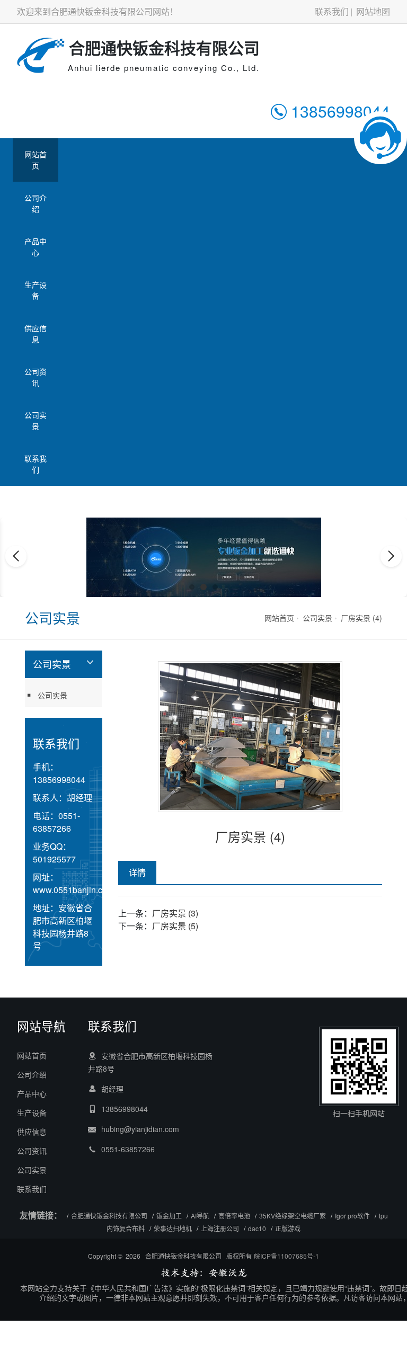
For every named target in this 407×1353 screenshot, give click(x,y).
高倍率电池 (234, 1215)
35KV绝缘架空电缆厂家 (292, 1215)
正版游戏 (287, 1228)
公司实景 (35, 420)
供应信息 (35, 333)
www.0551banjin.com (73, 890)
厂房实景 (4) (361, 617)
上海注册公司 (220, 1228)
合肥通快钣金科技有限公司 (109, 1215)
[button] (191, 587)
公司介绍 (35, 203)
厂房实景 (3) (175, 913)
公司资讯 (35, 377)
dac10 (257, 1228)
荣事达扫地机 (173, 1228)
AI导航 (200, 1215)
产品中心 (35, 246)
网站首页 (35, 160)
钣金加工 (169, 1215)
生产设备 (35, 290)
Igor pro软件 (352, 1215)
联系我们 (332, 11)
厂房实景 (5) (175, 926)
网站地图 (373, 11)
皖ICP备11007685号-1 (286, 1255)
